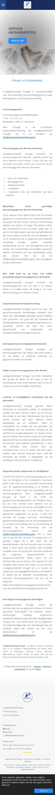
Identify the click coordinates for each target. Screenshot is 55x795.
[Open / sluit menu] (3, 5)
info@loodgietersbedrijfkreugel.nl (19, 137)
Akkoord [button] (43, 790)
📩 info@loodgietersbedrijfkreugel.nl (13, 735)
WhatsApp (7, 728)
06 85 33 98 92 (8, 732)
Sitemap (37, 666)
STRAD (38, 669)
